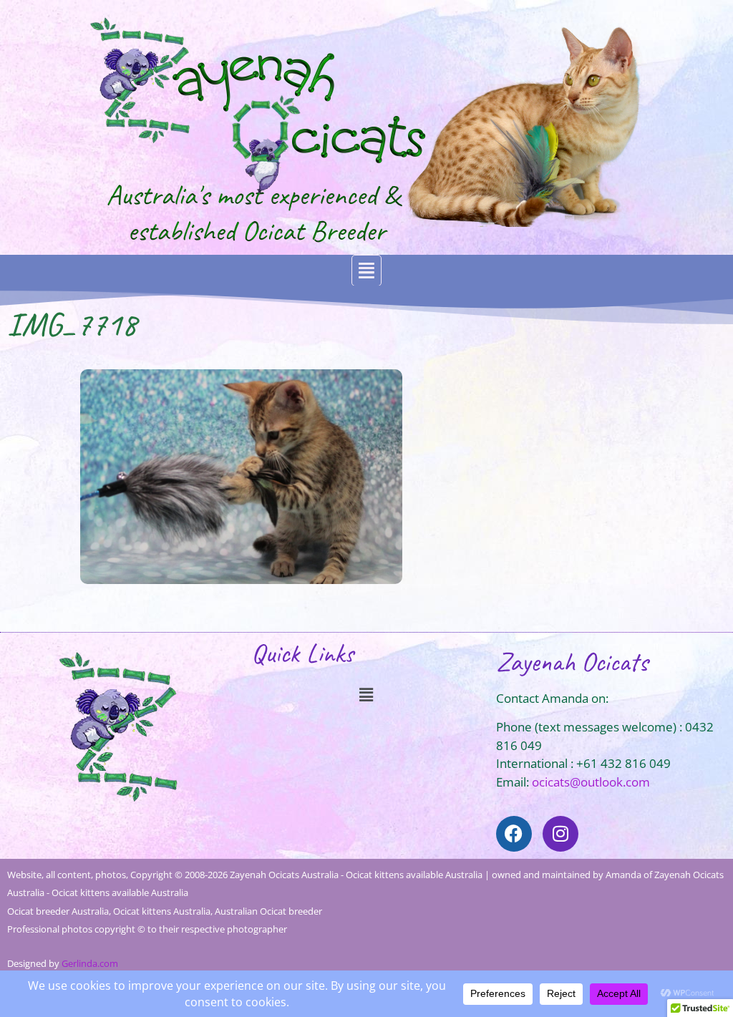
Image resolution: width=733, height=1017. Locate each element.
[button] (366, 271)
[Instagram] (560, 834)
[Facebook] (514, 834)
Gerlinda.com (90, 963)
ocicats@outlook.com (591, 782)
